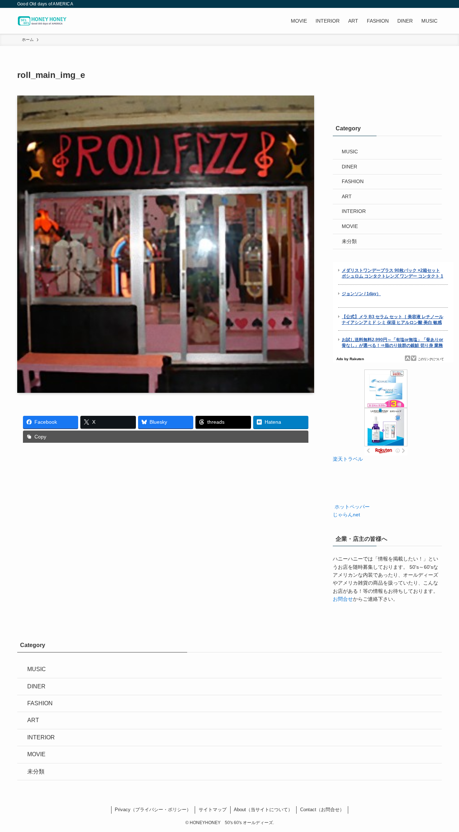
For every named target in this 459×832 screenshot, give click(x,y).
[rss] (427, 4)
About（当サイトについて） (263, 809)
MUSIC (350, 151)
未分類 (349, 241)
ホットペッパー (351, 507)
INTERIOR (354, 211)
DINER (349, 166)
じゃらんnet (346, 514)
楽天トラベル (348, 459)
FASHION (353, 181)
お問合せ (343, 599)
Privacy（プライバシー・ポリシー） (153, 809)
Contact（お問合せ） (322, 809)
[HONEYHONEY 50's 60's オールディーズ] (44, 21)
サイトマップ (213, 809)
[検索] (437, 4)
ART (347, 196)
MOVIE (350, 226)
